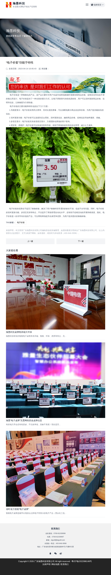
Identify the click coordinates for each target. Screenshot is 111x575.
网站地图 (55, 564)
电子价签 (21, 222)
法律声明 (46, 564)
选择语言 (97, 5)
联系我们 (65, 564)
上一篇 (30, 241)
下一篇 (81, 241)
